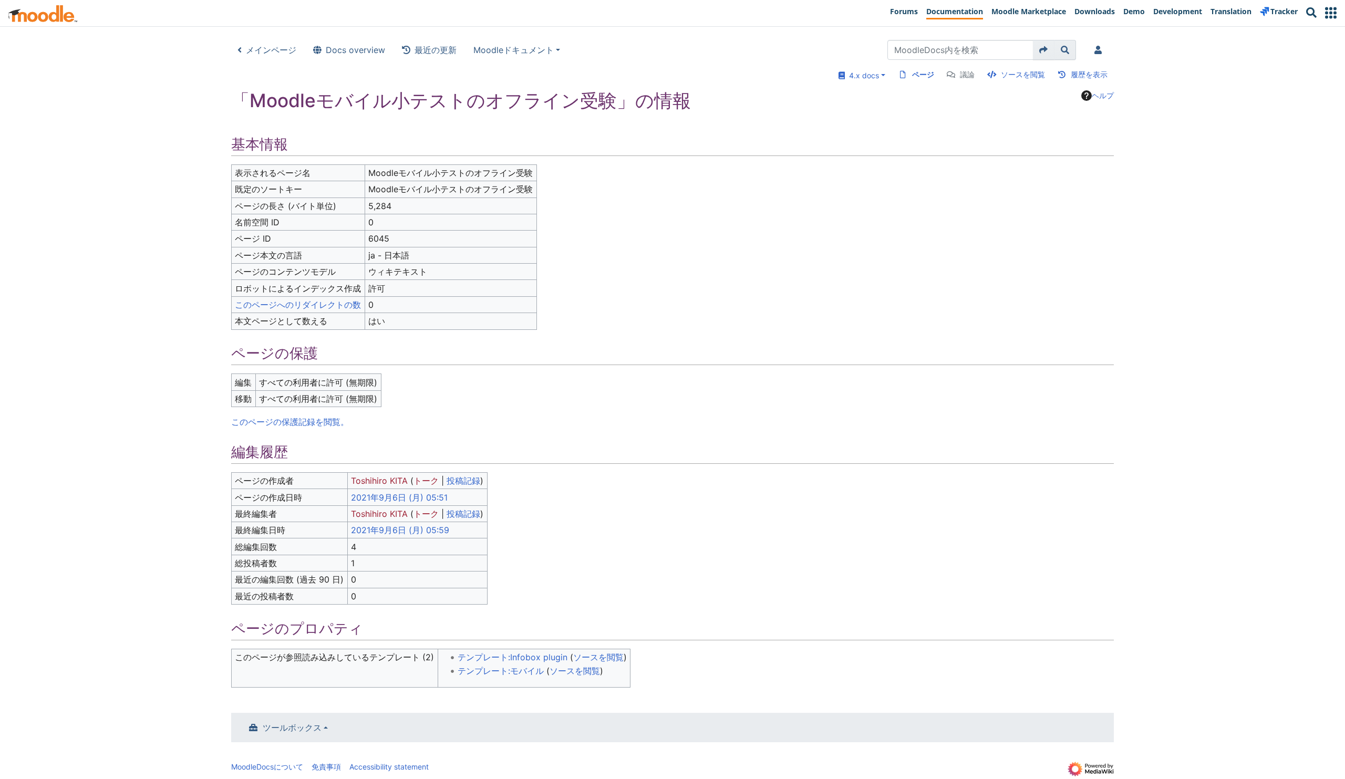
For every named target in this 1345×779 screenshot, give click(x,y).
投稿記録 (463, 480)
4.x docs (862, 75)
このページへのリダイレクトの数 (298, 304)
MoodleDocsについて (267, 766)
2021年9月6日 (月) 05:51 (399, 497)
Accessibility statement (389, 766)
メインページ (271, 50)
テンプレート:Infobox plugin (512, 657)
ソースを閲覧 (1023, 74)
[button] (1331, 13)
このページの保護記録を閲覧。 (290, 422)
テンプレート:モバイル (501, 671)
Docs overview (355, 50)
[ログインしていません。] (1100, 49)
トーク (426, 480)
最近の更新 (436, 50)
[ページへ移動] (1043, 50)
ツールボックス (292, 727)
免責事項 (326, 766)
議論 (967, 74)
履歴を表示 (1089, 74)
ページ (923, 74)
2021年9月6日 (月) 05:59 (400, 530)
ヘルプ (1103, 95)
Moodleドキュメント (513, 50)
